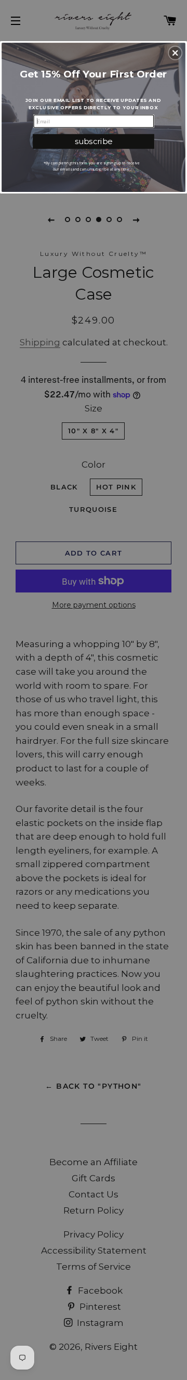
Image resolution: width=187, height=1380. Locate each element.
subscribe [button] (94, 141)
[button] (175, 53)
